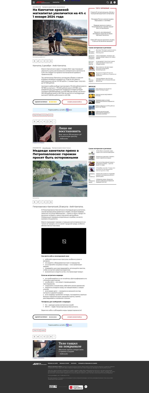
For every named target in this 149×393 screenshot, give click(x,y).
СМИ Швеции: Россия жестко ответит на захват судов (103, 89)
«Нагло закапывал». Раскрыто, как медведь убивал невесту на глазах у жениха (105, 57)
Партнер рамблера (63, 386)
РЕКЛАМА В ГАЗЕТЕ (64, 363)
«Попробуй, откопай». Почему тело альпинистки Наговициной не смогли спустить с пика (105, 169)
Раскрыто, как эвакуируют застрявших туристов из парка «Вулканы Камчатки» (102, 33)
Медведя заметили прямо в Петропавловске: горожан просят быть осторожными (102, 27)
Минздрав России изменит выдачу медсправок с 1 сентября (102, 19)
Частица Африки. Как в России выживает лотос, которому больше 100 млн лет (105, 80)
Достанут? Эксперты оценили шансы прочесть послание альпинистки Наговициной (106, 51)
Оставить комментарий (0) (74, 101)
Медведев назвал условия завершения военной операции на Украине (105, 101)
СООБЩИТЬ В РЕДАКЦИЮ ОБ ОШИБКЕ (87, 363)
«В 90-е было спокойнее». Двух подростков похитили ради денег (105, 151)
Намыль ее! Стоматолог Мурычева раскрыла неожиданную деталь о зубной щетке (105, 175)
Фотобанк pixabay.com (39, 57)
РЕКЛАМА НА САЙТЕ (53, 363)
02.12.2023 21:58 (37, 7)
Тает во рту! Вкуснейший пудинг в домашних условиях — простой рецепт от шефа (105, 164)
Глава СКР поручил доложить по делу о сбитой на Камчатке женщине (102, 40)
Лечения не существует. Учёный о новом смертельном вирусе (105, 157)
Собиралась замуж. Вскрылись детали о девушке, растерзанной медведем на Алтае (105, 181)
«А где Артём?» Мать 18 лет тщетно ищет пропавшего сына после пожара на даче (105, 63)
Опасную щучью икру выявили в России (104, 95)
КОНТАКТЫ (73, 363)
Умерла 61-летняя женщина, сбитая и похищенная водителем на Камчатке (102, 12)
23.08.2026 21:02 (37, 148)
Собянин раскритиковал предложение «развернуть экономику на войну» (103, 113)
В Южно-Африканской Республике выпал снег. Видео (105, 106)
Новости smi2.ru (38, 143)
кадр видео (36, 198)
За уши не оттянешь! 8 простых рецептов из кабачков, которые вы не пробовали (106, 74)
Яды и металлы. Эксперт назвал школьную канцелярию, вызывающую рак (104, 68)
